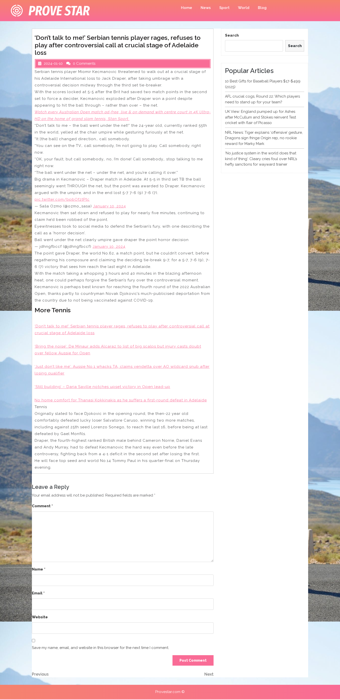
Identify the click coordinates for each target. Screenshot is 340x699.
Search (232, 35)
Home (186, 7)
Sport (224, 7)
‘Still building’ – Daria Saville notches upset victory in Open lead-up (102, 386)
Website (40, 617)
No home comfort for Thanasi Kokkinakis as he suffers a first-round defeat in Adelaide (121, 400)
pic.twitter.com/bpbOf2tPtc (62, 199)
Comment (42, 506)
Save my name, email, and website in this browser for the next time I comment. (100, 647)
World (243, 7)
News (206, 7)
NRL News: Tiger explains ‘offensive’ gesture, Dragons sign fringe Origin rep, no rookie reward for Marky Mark (264, 138)
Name (38, 569)
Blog (262, 7)
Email (38, 593)
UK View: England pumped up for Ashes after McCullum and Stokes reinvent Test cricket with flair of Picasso (260, 117)
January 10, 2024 (109, 206)
